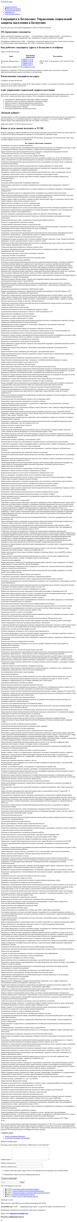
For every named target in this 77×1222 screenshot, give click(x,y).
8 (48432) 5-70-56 (27, 61)
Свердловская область (12, 14)
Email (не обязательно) (8, 1167)
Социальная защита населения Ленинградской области (31, 1193)
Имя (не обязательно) (8, 1163)
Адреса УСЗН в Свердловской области (24, 1196)
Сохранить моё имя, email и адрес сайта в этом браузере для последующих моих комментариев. (35, 1170)
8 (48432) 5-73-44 (27, 59)
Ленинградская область (13, 10)
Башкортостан (9, 12)
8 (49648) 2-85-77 (27, 63)
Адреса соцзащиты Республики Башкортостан (28, 1191)
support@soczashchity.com (19, 1213)
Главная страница (11, 7)
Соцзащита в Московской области (23, 1194)
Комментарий (6, 1159)
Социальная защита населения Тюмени (25, 1189)
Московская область (13, 9)
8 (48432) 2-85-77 (27, 65)
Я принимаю (21, 1174)
